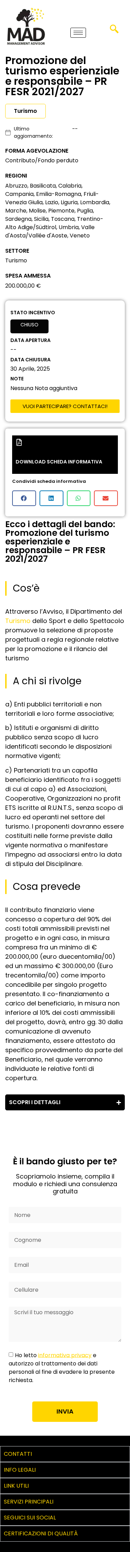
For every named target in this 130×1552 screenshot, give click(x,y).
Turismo (18, 620)
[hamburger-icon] (78, 33)
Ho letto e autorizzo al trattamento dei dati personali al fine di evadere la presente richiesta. (62, 1367)
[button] (114, 31)
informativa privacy (65, 1355)
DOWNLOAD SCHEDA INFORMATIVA (59, 461)
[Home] (26, 26)
